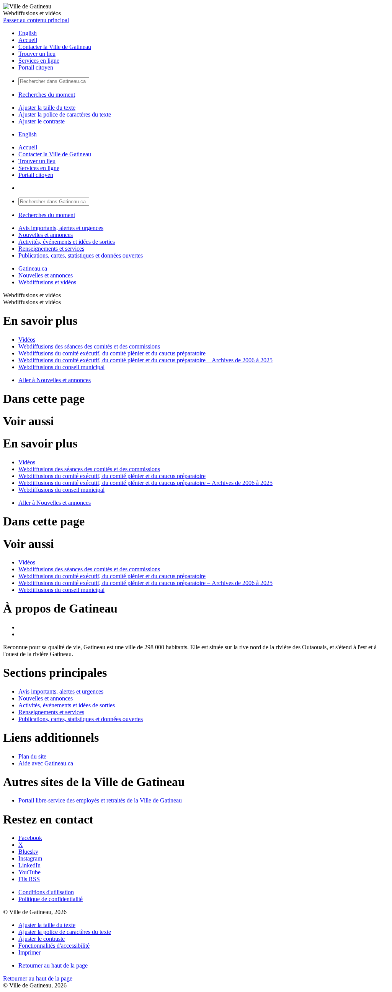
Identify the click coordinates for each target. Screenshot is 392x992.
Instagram (30, 858)
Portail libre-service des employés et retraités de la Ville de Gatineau (100, 800)
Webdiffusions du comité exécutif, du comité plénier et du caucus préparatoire (112, 353)
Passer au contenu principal (36, 20)
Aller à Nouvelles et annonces (54, 380)
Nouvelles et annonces (45, 235)
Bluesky (28, 851)
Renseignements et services (51, 248)
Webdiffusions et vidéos (47, 282)
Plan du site (32, 756)
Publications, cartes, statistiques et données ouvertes (80, 255)
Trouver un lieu (37, 53)
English (27, 33)
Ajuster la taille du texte (46, 107)
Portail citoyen (35, 67)
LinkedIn (29, 865)
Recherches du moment (46, 94)
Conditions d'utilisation (46, 892)
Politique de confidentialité (50, 899)
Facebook (30, 838)
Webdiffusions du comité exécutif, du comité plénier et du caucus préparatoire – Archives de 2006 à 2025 (145, 360)
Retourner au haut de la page (53, 965)
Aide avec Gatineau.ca (45, 763)
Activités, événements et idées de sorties (66, 241)
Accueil (27, 40)
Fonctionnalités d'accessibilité (54, 945)
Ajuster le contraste (41, 121)
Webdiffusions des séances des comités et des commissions (89, 346)
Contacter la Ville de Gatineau (54, 47)
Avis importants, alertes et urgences (60, 228)
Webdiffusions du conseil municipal (61, 367)
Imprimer (29, 952)
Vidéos (26, 339)
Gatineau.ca (32, 268)
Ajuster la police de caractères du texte (64, 114)
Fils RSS (29, 879)
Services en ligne (38, 60)
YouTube (29, 872)
